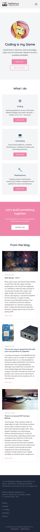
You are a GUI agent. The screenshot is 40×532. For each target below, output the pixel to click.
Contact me (20, 227)
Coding (20, 106)
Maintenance (20, 175)
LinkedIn (5, 506)
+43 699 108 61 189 (11, 497)
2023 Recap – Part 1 (12, 278)
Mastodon (5, 513)
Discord (4, 516)
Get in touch (19, 68)
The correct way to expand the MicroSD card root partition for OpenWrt (20, 350)
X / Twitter (5, 510)
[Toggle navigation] (36, 4)
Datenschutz (25, 529)
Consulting (20, 141)
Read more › (9, 316)
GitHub (4, 503)
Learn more (20, 120)
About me (19, 62)
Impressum (15, 529)
